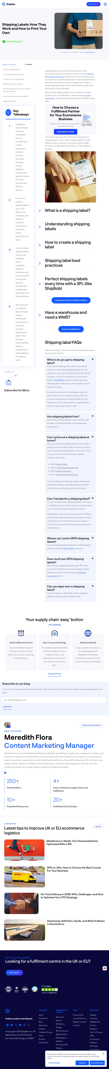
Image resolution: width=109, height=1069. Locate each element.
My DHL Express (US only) (67, 474)
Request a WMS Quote (71, 329)
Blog (40, 1022)
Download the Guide (65, 132)
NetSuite (59, 1041)
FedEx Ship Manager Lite (67, 468)
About (41, 1015)
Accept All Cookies (97, 1063)
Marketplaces (61, 1038)
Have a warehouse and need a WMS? (15, 96)
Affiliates (59, 1048)
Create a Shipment (63, 471)
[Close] (103, 1053)
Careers (42, 1029)
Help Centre (43, 1043)
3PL (87, 143)
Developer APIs (62, 1045)
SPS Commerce (62, 1031)
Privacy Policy (78, 1015)
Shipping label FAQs (10, 101)
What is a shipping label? (11, 69)
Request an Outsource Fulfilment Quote (71, 300)
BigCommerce (61, 1034)
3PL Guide (94, 1046)
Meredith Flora (90, 52)
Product (42, 1039)
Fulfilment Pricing (45, 1032)
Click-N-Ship (61, 464)
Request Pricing (54, 674)
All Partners (60, 1024)
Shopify (59, 1027)
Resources (43, 1025)
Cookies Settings (54, 1063)
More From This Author (91, 725)
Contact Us (43, 1018)
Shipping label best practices (13, 84)
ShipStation (60, 380)
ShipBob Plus (95, 1022)
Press (41, 1036)
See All (98, 826)
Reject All (82, 1063)
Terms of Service (79, 1018)
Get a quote (14, 972)
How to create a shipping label (13, 79)
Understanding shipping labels (13, 74)
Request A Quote (93, 4)
